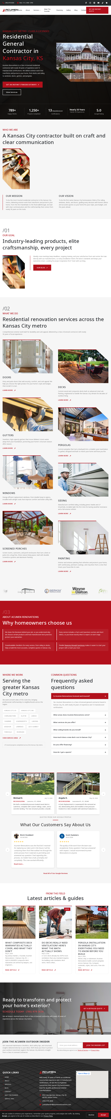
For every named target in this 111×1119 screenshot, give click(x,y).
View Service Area (12, 738)
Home (20, 10)
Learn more (9, 390)
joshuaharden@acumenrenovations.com (56, 1104)
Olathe (23, 716)
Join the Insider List (95, 1045)
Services (36, 10)
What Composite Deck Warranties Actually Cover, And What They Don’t (18, 947)
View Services (12, 92)
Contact (83, 10)
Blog (75, 10)
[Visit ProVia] (88, 591)
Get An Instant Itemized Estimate (22, 85)
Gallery (68, 10)
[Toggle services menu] (39, 10)
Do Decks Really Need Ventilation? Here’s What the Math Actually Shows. (55, 947)
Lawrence (20, 727)
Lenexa (34, 716)
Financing (59, 10)
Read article (12, 970)
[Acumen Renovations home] (10, 10)
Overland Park (10, 716)
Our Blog (42, 268)
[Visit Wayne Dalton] (61, 591)
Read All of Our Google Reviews (55, 873)
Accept (103, 1115)
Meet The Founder (47, 10)
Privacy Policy (95, 1050)
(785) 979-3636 (47, 1101)
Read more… (19, 864)
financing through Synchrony (75, 645)
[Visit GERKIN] (34, 591)
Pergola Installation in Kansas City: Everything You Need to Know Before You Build (91, 948)
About (28, 10)
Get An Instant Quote (95, 10)
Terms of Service (83, 1050)
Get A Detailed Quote (94, 1008)
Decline (91, 1115)
